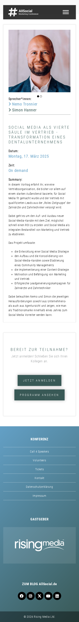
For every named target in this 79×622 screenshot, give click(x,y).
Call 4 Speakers (39, 451)
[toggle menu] (66, 12)
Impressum (39, 495)
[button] (38, 96)
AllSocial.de (48, 584)
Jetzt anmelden (39, 380)
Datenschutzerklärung (39, 486)
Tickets (39, 469)
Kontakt (39, 478)
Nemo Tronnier (24, 104)
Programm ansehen (39, 395)
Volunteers (39, 460)
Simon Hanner (23, 110)
